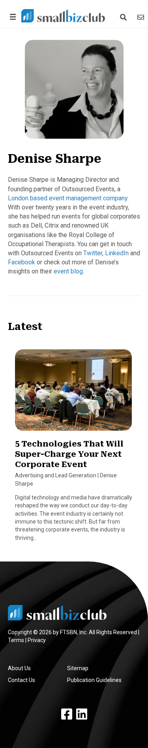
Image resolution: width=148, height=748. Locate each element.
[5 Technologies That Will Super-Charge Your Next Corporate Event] (73, 393)
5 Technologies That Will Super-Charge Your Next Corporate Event (69, 454)
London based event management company (67, 198)
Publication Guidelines (94, 680)
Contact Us (21, 680)
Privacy (37, 640)
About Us (19, 668)
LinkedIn (117, 253)
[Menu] (11, 17)
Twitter (92, 253)
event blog (68, 271)
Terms (16, 640)
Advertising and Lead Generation (55, 475)
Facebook (21, 262)
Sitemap (77, 668)
